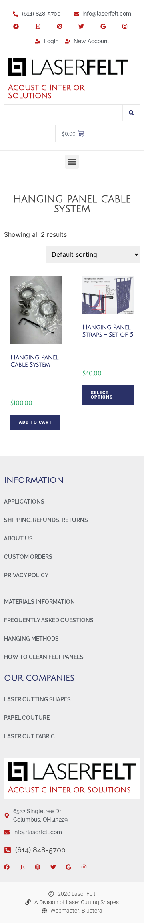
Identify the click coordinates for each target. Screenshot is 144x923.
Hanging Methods (31, 638)
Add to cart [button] (35, 422)
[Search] (131, 113)
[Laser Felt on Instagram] (126, 26)
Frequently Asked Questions (49, 620)
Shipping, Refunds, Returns (46, 520)
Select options (102, 395)
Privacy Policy (26, 575)
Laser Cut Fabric (29, 736)
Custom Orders (28, 557)
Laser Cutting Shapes (37, 699)
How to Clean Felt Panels (44, 657)
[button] (72, 162)
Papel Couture (27, 718)
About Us (18, 538)
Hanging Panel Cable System (72, 204)
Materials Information (39, 602)
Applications (24, 501)
